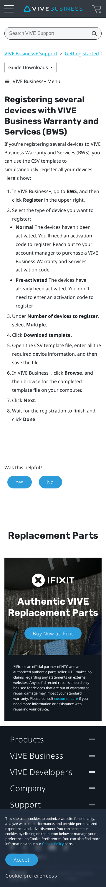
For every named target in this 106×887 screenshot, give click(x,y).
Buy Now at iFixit (53, 633)
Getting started (82, 53)
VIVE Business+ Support (30, 53)
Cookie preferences (29, 875)
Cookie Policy (53, 843)
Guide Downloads (28, 67)
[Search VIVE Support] (92, 33)
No (50, 482)
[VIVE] (53, 8)
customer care (66, 698)
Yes (20, 482)
